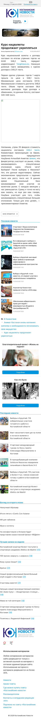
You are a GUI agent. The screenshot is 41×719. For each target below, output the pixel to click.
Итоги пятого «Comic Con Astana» (15, 513)
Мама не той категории (10, 601)
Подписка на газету (30, 4)
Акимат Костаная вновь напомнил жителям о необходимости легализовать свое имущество (20, 325)
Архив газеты (9, 684)
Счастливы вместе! (8, 583)
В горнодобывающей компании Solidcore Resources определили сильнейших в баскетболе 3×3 (24, 462)
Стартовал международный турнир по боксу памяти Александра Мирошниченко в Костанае (19, 610)
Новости (7, 680)
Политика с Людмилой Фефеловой (15, 618)
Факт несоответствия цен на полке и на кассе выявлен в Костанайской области (25, 435)
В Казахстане (19, 51)
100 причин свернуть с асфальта (14, 556)
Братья (3, 568)
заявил (32, 158)
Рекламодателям (11, 694)
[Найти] (30, 2)
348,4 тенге (32, 150)
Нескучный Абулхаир (9, 507)
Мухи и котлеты (7, 526)
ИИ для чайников (7, 520)
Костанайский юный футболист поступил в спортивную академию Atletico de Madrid (25, 489)
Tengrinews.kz (22, 64)
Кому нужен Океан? (8, 562)
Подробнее (20, 372)
